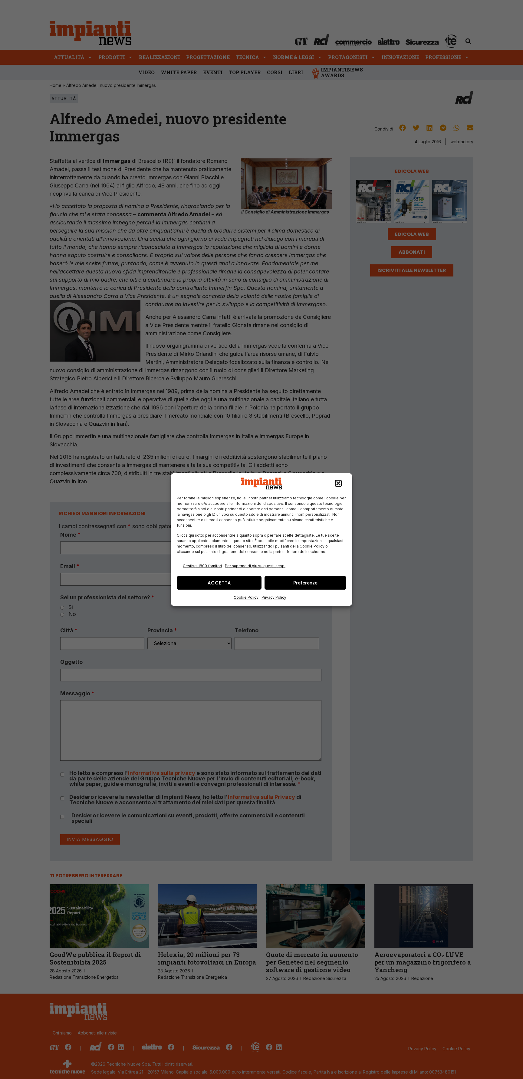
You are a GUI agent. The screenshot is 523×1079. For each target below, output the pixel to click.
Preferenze (305, 583)
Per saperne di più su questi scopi (255, 566)
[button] (338, 484)
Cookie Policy (246, 597)
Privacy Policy (274, 597)
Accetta (219, 583)
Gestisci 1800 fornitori (202, 566)
